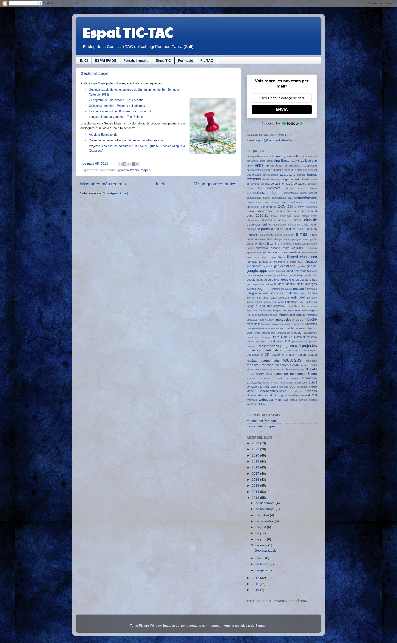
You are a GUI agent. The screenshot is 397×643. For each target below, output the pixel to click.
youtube (252, 404)
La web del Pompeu (261, 426)
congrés (312, 202)
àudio (258, 174)
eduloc (279, 235)
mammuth (215, 625)
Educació (252, 235)
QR (267, 354)
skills (285, 369)
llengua (252, 306)
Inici (160, 183)
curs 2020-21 (257, 215)
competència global (258, 197)
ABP (298, 156)
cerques (312, 183)
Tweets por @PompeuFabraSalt (270, 140)
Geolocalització (94, 73)
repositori (253, 365)
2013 (256, 497)
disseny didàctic (303, 220)
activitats (308, 156)
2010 (256, 590)
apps (259, 165)
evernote (312, 252)
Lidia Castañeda (307, 302)
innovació (299, 288)
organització (268, 332)
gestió (301, 266)
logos (250, 310)
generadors (254, 266)
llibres (297, 306)
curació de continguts (262, 211)
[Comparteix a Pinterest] (138, 164)
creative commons (306, 207)
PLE (287, 341)
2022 (256, 443)
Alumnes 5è (137, 140)
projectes (309, 346)
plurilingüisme (299, 341)
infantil (250, 289)
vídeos (312, 391)
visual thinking (273, 395)
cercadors (300, 183)
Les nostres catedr (114, 146)
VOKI (287, 395)
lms (315, 306)
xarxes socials (308, 399)
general (268, 266)
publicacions (255, 354)
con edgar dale (275, 202)
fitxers (281, 257)
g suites (291, 261)
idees (281, 284)
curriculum (285, 211)
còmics (313, 188)
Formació (185, 60)
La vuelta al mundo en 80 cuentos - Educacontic (121, 111)
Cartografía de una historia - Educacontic (116, 100)
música (267, 324)
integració (254, 293)
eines (302, 234)
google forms (280, 275)
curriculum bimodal (305, 211)
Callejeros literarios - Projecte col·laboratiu (117, 105)
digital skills (309, 215)
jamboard (283, 297)
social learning (297, 369)
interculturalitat (309, 293)
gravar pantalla (255, 284)
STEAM (311, 369)
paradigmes (310, 332)
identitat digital (295, 284)
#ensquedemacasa (257, 156)
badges (301, 174)
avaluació (287, 174)
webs (278, 399)
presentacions (268, 346)
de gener (262, 570)
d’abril (260, 558)
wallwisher (297, 395)
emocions (286, 243)
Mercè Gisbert (267, 319)
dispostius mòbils (274, 220)
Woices (156, 123)
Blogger (261, 625)
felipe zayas (268, 257)
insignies (312, 289)
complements (254, 202)
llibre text (287, 306)
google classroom (297, 271)
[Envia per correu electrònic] (120, 164)
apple (250, 165)
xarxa (293, 399)
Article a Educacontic (103, 134)
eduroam (289, 235)
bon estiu (295, 179)
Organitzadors (285, 332)
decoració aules (290, 215)
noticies (312, 324)
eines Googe (274, 239)
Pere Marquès (282, 337)
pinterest (299, 337)
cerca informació (281, 183)
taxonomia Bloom (303, 373)
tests (266, 382)
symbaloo (281, 373)
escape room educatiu (287, 248)
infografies (262, 288)
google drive (262, 275)
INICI (84, 60)
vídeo (250, 391)
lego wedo (278, 302)
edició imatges (285, 229)
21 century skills (281, 156)
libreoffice (291, 302)
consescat (253, 207)
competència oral (282, 197)
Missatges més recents (103, 183)
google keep (296, 275)
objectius (312, 328)
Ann (297, 160)
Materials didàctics (292, 314)
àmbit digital (266, 160)
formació (252, 261)
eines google (292, 239)
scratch (305, 365)
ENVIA (282, 109)
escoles (267, 252)
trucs (266, 386)
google (312, 266)
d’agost (261, 527)
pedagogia (265, 337)
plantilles (261, 341)
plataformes (275, 341)
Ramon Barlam (307, 354)
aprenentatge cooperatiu (300, 165)
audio (250, 174)
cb (248, 183)
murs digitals (255, 324)
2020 (256, 455)
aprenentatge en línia (258, 170)
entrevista (262, 248)
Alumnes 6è (155, 140)
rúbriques (282, 365)
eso (304, 252)
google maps (255, 279)
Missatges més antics (215, 183)
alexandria (252, 160)
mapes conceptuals (295, 310)
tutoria (274, 386)
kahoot (267, 302)
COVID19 (285, 206)
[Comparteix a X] (129, 164)
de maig (261, 545)
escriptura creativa (286, 252)
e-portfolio (265, 229)
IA (275, 284)
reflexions (311, 360)
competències (305, 197)
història (269, 284)
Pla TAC (206, 60)
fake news (253, 257)
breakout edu (309, 179)
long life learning (263, 310)
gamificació (307, 261)
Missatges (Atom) (115, 193)
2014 (256, 492)
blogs (285, 179)
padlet (298, 332)
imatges (311, 284)
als (129, 146)
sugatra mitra (264, 373)
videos (297, 391)
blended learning (271, 179)
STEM (250, 373)
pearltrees (252, 337)
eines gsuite (310, 239)
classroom (273, 188)
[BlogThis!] (124, 164)
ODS (250, 332)
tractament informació (294, 382)
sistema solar (274, 369)
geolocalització (128, 170)
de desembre (265, 503)
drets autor (309, 224)
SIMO (313, 365)
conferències (297, 202)
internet (251, 297)
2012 (256, 578)
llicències (307, 306)
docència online (259, 224)
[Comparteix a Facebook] (133, 164)
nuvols (280, 328)
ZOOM (262, 404)
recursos (292, 360)
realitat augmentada (263, 360)
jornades (312, 297)
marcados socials (268, 314)
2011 (256, 584)
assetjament (310, 170)
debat (274, 215)
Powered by (270, 123)
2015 (256, 485)
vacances (302, 386)
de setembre (265, 521)
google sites (290, 279)
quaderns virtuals (283, 354)
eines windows (256, 243)
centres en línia (260, 183)
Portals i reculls (135, 60)
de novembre (265, 509)
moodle (311, 319)
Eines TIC (163, 60)
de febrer (262, 564)
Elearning (273, 243)
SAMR (294, 365)
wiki (286, 399)
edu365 (312, 229)
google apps (257, 270)
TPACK (275, 382)
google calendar (277, 271)
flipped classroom (302, 257)
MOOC (299, 319)
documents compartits (286, 224)
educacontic (267, 235)
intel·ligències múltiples (280, 293)
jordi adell (297, 297)
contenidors (268, 207)
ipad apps (262, 297)
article (299, 170)
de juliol (261, 533)
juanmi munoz (255, 302)
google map (310, 275)
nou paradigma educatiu (261, 328)
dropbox (251, 229)
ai (316, 156)
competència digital (264, 192)
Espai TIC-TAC (127, 32)
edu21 (301, 229)
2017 (256, 473)
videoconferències (273, 391)
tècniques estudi (271, 378)
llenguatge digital (270, 306)
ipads (273, 297)
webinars (252, 399)
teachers (252, 378)
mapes (145, 170)
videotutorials (255, 395)
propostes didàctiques (302, 350)
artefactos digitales (282, 170)
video (313, 386)
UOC (292, 386)
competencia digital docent (300, 193)
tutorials (283, 386)
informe (276, 289)
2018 (256, 467)
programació (290, 346)
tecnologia (292, 378)
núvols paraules (295, 328)
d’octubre (262, 515)
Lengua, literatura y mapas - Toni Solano (116, 116)
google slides (308, 279)
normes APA (299, 324)
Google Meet (272, 279)
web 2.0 (311, 395)
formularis (265, 261)
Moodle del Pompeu (261, 421)
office (257, 332)
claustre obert (294, 188)
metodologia (285, 319)
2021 (256, 449)
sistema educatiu (256, 369)
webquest (266, 399)
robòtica (267, 365)
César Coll (254, 188)
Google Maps (97, 83)
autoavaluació (270, 174)
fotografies (279, 261)
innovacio (286, 289)
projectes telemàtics (264, 350)
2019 (256, 461)
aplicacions (309, 160)
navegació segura (282, 324)
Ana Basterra (284, 160)
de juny (261, 539)
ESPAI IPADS (105, 60)
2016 (256, 479)
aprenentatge (274, 165)
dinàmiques (253, 220)
